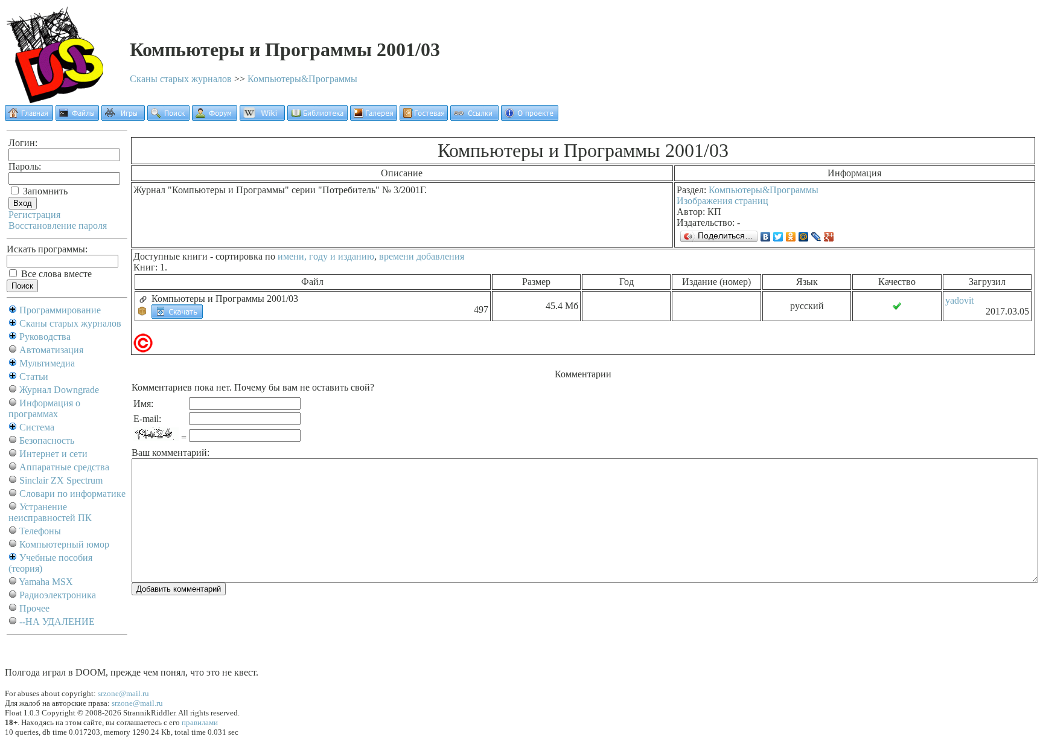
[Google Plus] (829, 237)
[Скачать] (177, 310)
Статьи (33, 376)
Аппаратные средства (64, 467)
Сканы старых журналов (181, 79)
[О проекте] (529, 117)
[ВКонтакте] (765, 237)
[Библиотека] (317, 117)
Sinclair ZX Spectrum (61, 480)
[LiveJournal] (816, 237)
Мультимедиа (47, 363)
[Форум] (214, 117)
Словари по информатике (72, 493)
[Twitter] (778, 237)
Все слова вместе (55, 274)
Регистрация (34, 214)
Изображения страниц (722, 201)
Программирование (60, 310)
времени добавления (421, 256)
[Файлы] (77, 117)
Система (36, 427)
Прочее (34, 608)
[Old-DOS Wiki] (262, 117)
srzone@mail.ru (123, 693)
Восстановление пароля (57, 225)
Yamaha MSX (46, 582)
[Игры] (123, 117)
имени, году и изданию (326, 256)
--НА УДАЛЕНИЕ (57, 621)
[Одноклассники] (791, 237)
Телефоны (40, 531)
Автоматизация (51, 350)
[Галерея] (373, 117)
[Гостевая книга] (424, 117)
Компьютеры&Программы (302, 79)
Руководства (45, 336)
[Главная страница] (29, 117)
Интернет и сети (53, 454)
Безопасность (46, 440)
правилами (200, 722)
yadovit (959, 300)
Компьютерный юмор (64, 544)
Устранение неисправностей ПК (50, 512)
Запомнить (44, 191)
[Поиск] (168, 117)
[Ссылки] (474, 117)
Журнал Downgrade (59, 390)
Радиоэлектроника (57, 595)
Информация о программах (44, 408)
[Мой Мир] (803, 237)
